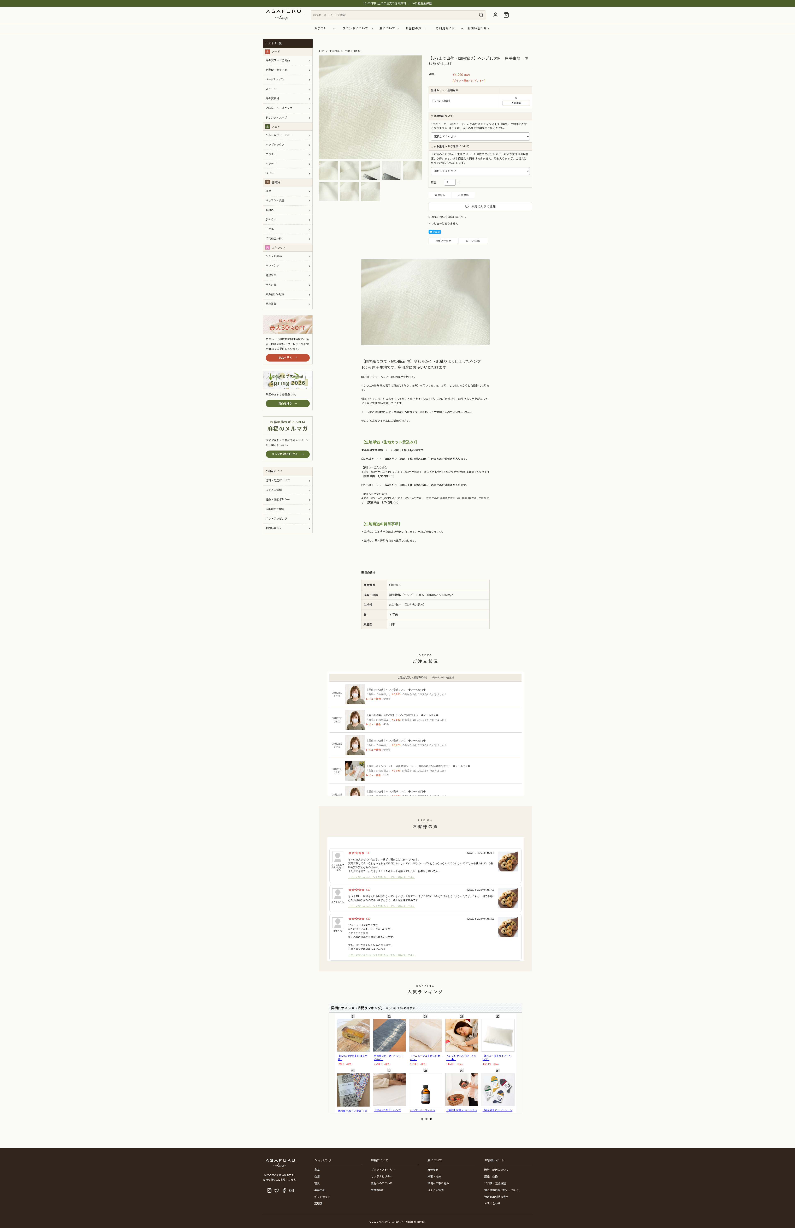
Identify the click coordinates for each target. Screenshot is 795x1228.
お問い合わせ (477, 28)
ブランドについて (355, 28)
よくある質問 (274, 490)
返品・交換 (491, 1176)
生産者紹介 (377, 1189)
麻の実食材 (272, 98)
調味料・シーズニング (279, 108)
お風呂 (270, 210)
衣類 (317, 1176)
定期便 (318, 1203)
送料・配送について (278, 480)
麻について (387, 28)
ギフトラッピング (276, 518)
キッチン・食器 (275, 200)
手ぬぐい (271, 219)
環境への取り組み (438, 1183)
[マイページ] (495, 15)
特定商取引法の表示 (496, 1196)
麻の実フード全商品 (278, 60)
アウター (271, 154)
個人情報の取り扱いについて (501, 1189)
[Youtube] (291, 1190)
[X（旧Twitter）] (276, 1190)
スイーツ (271, 89)
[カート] (506, 15)
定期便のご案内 (275, 509)
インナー (271, 164)
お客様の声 (414, 28)
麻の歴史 (433, 1169)
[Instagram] (269, 1190)
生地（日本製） (354, 51)
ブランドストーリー (383, 1169)
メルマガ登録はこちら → (288, 454)
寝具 (268, 191)
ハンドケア (272, 265)
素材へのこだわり (382, 1183)
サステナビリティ (381, 1176)
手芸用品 (334, 51)
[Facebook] (284, 1190)
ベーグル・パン (275, 79)
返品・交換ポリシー (278, 499)
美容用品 (319, 1189)
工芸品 (270, 229)
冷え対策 (271, 285)
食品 (317, 1169)
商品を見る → (287, 357)
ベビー (270, 173)
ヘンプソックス (275, 145)
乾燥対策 (271, 275)
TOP (321, 51)
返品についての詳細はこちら (448, 217)
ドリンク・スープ (276, 117)
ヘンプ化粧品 (274, 256)
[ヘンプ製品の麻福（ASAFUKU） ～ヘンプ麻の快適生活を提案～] (283, 21)
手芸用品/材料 (274, 238)
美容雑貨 (271, 304)
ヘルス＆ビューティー (279, 135)
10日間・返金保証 (495, 1183)
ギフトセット (322, 1196)
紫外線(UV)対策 (275, 294)
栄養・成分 (434, 1176)
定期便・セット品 (276, 70)
